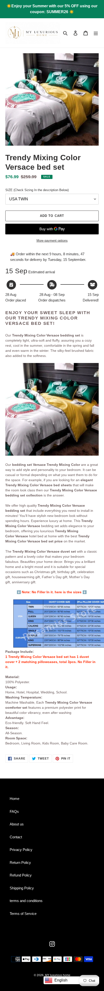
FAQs (14, 811)
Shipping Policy (22, 888)
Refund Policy (21, 875)
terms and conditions (26, 901)
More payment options (52, 240)
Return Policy (20, 862)
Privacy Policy (21, 850)
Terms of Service (23, 913)
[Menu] (96, 33)
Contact (16, 837)
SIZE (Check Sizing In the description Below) (37, 190)
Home (14, 798)
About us (17, 824)
